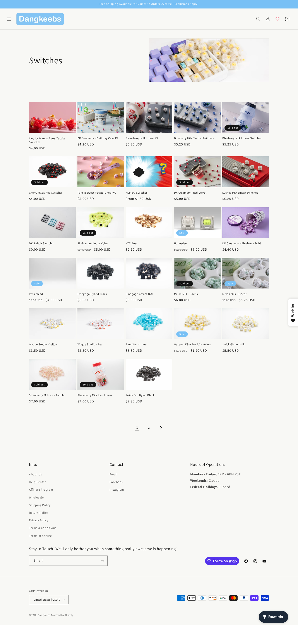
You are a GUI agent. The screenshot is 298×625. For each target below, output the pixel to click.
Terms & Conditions (43, 528)
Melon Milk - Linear (234, 294)
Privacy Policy (38, 520)
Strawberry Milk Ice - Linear (94, 395)
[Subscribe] (102, 561)
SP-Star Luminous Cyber (92, 243)
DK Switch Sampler (41, 243)
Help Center (37, 482)
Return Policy (38, 513)
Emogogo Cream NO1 (139, 294)
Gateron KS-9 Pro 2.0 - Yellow (192, 344)
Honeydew (180, 243)
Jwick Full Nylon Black (140, 395)
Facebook (116, 482)
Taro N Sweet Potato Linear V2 (96, 192)
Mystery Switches (136, 192)
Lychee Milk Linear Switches (240, 192)
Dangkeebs (44, 615)
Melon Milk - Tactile (186, 294)
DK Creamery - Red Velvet (190, 192)
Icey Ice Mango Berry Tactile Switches (47, 140)
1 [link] (137, 427)
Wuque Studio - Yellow (43, 344)
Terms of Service (40, 536)
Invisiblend (36, 294)
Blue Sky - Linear (136, 344)
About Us (35, 474)
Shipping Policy (40, 505)
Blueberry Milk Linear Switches (241, 138)
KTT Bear (131, 243)
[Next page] (161, 427)
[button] (9, 19)
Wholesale (36, 497)
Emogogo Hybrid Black (92, 294)
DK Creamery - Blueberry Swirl (241, 243)
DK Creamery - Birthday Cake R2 (97, 138)
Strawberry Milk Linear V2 (142, 138)
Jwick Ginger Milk (233, 344)
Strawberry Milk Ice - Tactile (46, 395)
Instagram (117, 490)
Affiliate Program (41, 490)
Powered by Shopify (62, 615)
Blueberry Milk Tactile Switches (194, 138)
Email (113, 474)
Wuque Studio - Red (90, 344)
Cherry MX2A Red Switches (45, 192)
